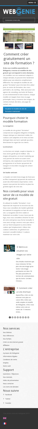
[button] (32, 2)
